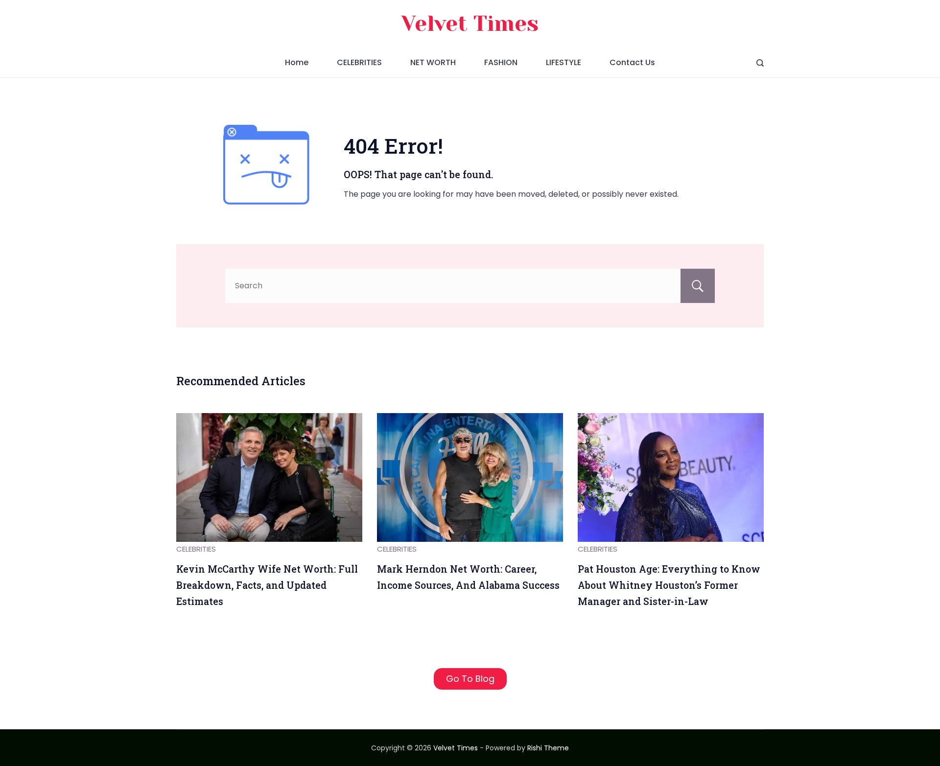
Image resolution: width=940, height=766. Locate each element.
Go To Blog (470, 679)
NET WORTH (433, 62)
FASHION (500, 62)
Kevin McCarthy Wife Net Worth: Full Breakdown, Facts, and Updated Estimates (267, 585)
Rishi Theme (548, 748)
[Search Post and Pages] (760, 63)
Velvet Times (470, 23)
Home (296, 62)
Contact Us (632, 62)
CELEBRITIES (359, 62)
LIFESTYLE (563, 62)
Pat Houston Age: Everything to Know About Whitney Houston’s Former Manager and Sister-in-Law (669, 585)
